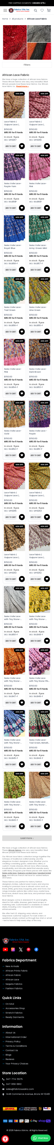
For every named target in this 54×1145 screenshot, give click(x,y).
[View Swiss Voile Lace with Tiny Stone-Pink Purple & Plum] (39, 661)
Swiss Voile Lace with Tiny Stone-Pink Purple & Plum (39, 680)
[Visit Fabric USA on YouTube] (5, 949)
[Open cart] (49, 10)
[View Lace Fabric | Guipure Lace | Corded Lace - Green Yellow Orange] (39, 476)
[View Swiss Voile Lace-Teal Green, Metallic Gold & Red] (39, 723)
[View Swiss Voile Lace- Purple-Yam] (14, 166)
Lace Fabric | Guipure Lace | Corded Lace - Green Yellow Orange (36, 494)
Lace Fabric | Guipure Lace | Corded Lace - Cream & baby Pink (38, 556)
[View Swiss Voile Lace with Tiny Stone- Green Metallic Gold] (14, 785)
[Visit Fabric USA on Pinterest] (28, 949)
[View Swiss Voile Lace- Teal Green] (14, 290)
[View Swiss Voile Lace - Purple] (39, 414)
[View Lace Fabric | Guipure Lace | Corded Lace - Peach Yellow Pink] (14, 476)
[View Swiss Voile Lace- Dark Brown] (39, 352)
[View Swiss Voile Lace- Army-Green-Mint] (39, 228)
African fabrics (14, 850)
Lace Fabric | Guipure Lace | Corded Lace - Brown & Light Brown (14, 556)
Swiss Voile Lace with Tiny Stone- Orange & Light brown (12, 680)
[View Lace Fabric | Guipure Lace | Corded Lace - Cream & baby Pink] (39, 537)
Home (5, 18)
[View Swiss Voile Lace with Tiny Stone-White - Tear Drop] (14, 599)
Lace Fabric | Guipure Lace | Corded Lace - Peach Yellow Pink (13, 494)
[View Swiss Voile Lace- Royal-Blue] (14, 228)
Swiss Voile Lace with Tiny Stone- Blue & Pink (12, 741)
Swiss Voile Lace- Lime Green (38, 308)
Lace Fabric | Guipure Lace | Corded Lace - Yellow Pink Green (13, 123)
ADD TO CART (11, 146)
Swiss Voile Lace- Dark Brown (38, 370)
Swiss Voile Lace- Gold (12, 432)
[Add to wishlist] (22, 146)
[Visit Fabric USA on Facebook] (36, 949)
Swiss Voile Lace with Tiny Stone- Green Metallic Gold (14, 803)
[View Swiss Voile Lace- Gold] (14, 414)
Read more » (22, 86)
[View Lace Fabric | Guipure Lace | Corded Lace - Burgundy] (39, 105)
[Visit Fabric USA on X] (21, 949)
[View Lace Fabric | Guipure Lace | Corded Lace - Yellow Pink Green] (14, 105)
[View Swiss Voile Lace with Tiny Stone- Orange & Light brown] (14, 661)
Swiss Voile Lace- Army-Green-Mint (38, 247)
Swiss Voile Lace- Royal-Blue (12, 247)
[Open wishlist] (42, 10)
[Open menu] (5, 10)
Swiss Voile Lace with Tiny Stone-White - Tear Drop (13, 618)
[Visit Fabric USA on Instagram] (13, 949)
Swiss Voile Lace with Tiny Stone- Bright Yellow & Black (37, 618)
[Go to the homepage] (19, 10)
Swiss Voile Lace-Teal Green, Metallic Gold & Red (39, 741)
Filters (27, 64)
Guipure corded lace (27, 873)
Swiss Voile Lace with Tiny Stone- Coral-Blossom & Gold (38, 803)
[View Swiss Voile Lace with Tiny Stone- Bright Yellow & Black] (39, 599)
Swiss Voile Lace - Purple (38, 432)
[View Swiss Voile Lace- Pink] (39, 166)
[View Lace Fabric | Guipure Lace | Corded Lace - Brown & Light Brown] (14, 537)
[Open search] (35, 10)
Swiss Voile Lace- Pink (38, 185)
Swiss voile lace (9, 873)
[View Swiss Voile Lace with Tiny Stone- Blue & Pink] (14, 723)
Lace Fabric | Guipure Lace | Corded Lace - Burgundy (36, 123)
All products (17, 18)
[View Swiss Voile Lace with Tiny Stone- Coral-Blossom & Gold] (39, 785)
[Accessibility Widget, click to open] (5, 1139)
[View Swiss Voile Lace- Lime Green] (39, 290)
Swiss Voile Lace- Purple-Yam (12, 185)
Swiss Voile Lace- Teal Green (12, 308)
